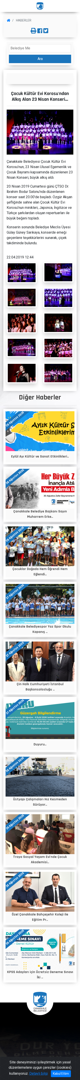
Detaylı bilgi (38, 1073)
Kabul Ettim (61, 1073)
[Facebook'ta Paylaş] (39, 31)
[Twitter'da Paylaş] (45, 31)
